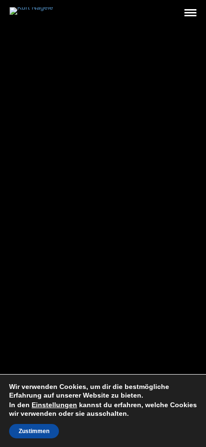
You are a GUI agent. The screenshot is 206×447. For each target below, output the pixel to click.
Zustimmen (34, 431)
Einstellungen (54, 405)
